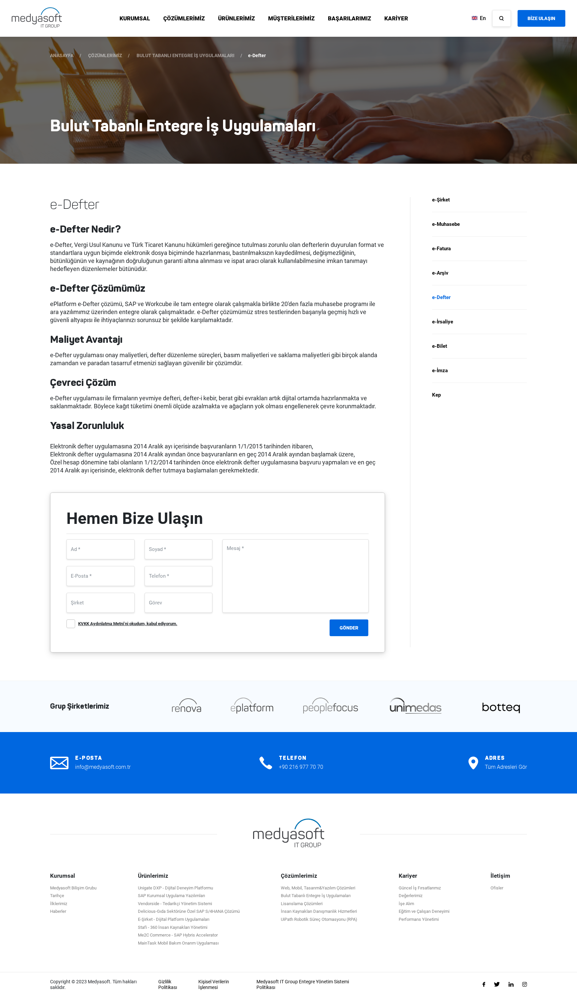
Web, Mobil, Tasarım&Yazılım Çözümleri (318, 887)
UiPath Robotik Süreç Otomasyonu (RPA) (319, 919)
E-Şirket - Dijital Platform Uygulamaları (173, 919)
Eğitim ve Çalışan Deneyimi (424, 911)
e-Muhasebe (446, 224)
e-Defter (441, 297)
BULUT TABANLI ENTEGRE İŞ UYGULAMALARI (185, 55)
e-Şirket (441, 200)
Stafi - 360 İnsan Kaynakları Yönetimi (172, 927)
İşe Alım (406, 903)
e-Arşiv (440, 273)
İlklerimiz (58, 903)
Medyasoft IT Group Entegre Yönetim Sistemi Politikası (302, 984)
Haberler (58, 911)
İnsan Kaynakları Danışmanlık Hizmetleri (319, 911)
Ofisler (497, 887)
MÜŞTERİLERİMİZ (291, 18)
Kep (436, 395)
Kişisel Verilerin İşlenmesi (213, 984)
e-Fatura (441, 249)
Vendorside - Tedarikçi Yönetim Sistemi (175, 903)
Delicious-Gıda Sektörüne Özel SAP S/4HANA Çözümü (189, 911)
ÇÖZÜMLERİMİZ (184, 18)
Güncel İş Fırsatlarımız (420, 887)
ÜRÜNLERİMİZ (236, 18)
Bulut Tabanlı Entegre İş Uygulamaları (316, 895)
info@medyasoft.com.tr (103, 767)
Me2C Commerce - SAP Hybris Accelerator (178, 935)
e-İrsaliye (442, 322)
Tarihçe (57, 895)
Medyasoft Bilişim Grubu (73, 887)
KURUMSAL (135, 18)
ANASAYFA (61, 55)
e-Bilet (439, 346)
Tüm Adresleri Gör (506, 767)
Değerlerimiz (410, 895)
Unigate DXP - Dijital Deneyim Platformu (175, 887)
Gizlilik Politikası (167, 984)
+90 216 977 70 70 (301, 767)
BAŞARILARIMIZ (349, 18)
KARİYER (396, 18)
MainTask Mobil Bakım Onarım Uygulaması (178, 943)
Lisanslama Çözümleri (302, 903)
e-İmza (440, 371)
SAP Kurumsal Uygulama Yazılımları (171, 895)
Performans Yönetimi (419, 919)
